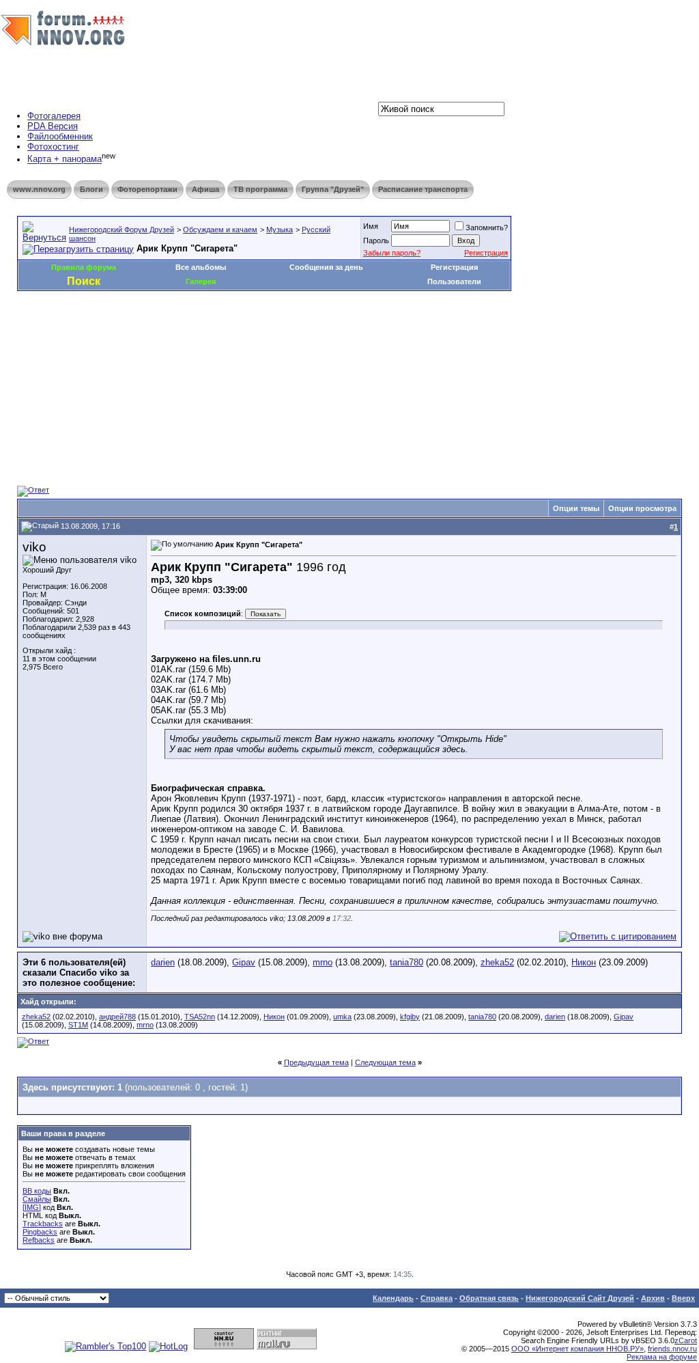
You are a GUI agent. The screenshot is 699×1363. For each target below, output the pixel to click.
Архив (653, 1298)
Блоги (91, 189)
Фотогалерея (54, 116)
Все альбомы (200, 267)
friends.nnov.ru (672, 1349)
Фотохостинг (53, 146)
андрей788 (117, 1017)
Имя (370, 226)
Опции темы (576, 508)
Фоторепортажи (147, 189)
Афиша (205, 189)
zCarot (685, 1340)
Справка (436, 1298)
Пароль (376, 240)
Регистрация (486, 253)
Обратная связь (489, 1298)
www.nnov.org (39, 189)
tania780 (406, 962)
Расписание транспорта (423, 189)
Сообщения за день (326, 267)
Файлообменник (60, 136)
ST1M (78, 1025)
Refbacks (39, 1240)
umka (342, 1017)
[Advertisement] (265, 332)
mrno (322, 962)
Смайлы (37, 1199)
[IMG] (32, 1207)
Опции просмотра (642, 508)
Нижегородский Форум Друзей (121, 229)
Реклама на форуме (662, 1357)
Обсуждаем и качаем (220, 229)
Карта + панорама (64, 159)
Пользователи (454, 281)
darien (163, 962)
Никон (583, 962)
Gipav (243, 962)
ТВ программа (260, 189)
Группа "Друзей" (333, 189)
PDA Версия (52, 126)
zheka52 (497, 962)
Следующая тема (385, 1062)
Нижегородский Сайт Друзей (580, 1298)
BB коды (37, 1191)
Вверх (683, 1298)
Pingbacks (40, 1232)
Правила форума (83, 267)
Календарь (393, 1298)
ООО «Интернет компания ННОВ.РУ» (577, 1349)
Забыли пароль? (391, 253)
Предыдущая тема (316, 1062)
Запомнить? (487, 227)
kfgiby (410, 1017)
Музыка (279, 229)
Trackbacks (43, 1224)
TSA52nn (199, 1017)
